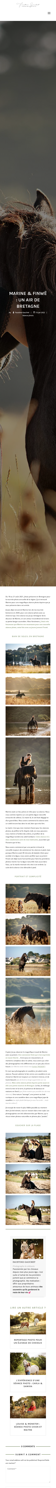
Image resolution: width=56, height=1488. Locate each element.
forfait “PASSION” (38, 1066)
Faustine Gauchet (22, 312)
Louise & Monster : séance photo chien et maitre (28, 1427)
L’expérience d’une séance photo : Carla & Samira (28, 1383)
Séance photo (28, 315)
